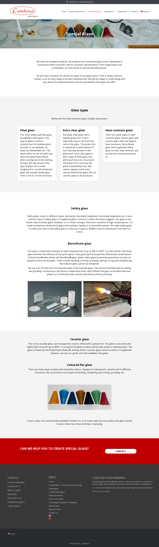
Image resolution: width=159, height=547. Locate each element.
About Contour (55, 509)
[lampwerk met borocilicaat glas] (107, 299)
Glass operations (56, 495)
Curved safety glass (57, 492)
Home (64, 11)
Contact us (134, 11)
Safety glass (54, 488)
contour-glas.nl (13, 506)
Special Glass (54, 506)
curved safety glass (56, 228)
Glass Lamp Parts (56, 499)
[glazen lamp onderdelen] (55, 299)
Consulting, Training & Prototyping (63, 502)
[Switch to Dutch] (70, 515)
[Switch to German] (70, 518)
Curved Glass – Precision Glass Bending (65, 485)
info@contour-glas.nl (16, 502)
